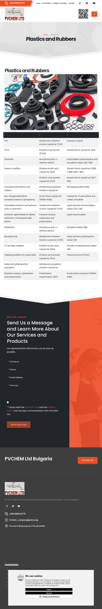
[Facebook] (7, 506)
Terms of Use (32, 407)
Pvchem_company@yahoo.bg (23, 520)
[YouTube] (19, 506)
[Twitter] (13, 506)
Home (45, 35)
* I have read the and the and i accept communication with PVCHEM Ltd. (32, 411)
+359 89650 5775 (17, 3)
